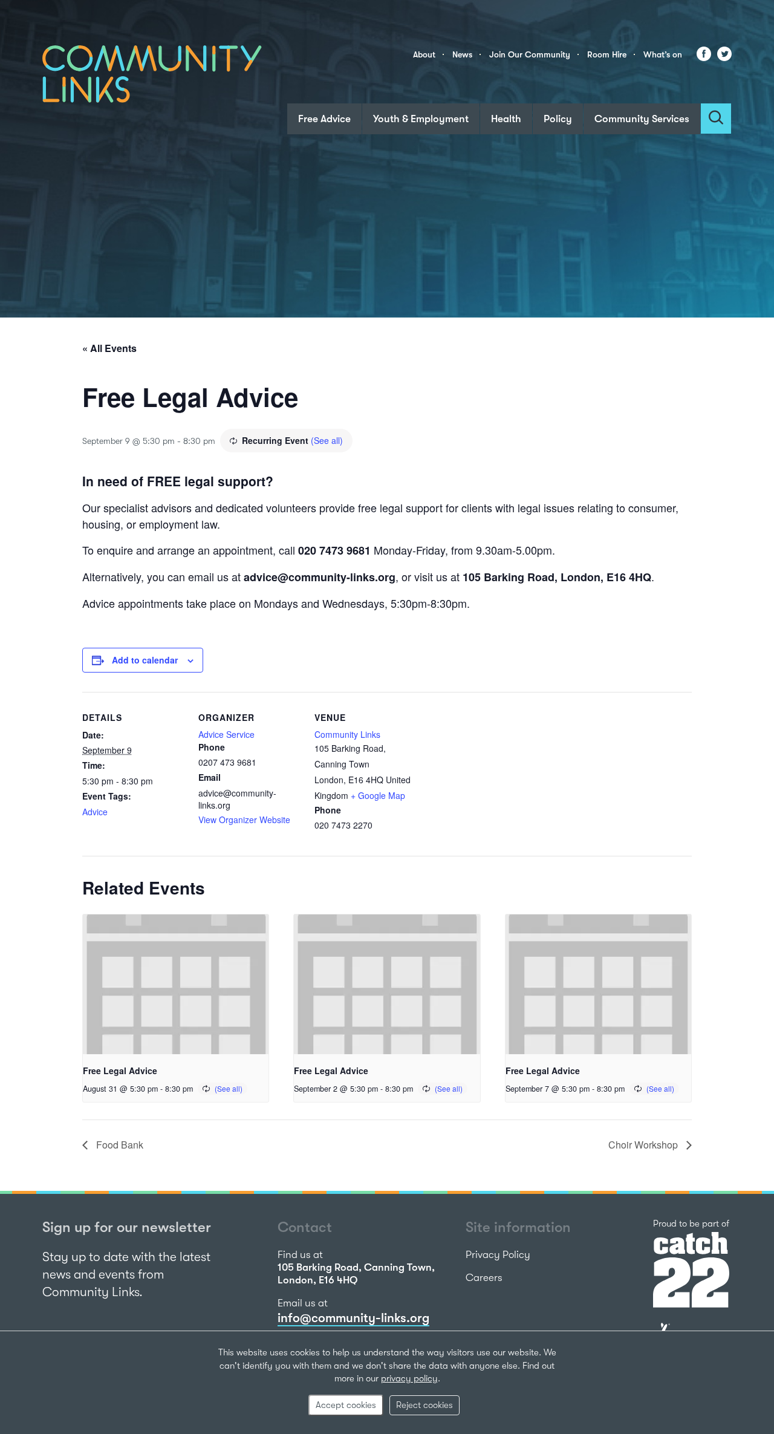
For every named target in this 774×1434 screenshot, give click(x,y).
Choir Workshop (644, 1145)
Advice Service (226, 734)
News (462, 54)
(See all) (327, 440)
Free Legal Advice (120, 1070)
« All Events (109, 348)
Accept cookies (346, 1405)
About (424, 54)
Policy (558, 119)
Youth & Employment (421, 119)
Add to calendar (145, 660)
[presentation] (175, 984)
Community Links (347, 734)
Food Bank (118, 1145)
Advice (95, 812)
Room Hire (606, 54)
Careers (484, 1277)
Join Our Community (529, 54)
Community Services (641, 119)
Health (506, 119)
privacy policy (409, 1378)
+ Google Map (378, 795)
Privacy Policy (498, 1254)
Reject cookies (424, 1405)
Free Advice (324, 119)
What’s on (662, 54)
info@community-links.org (353, 1318)
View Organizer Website (244, 819)
